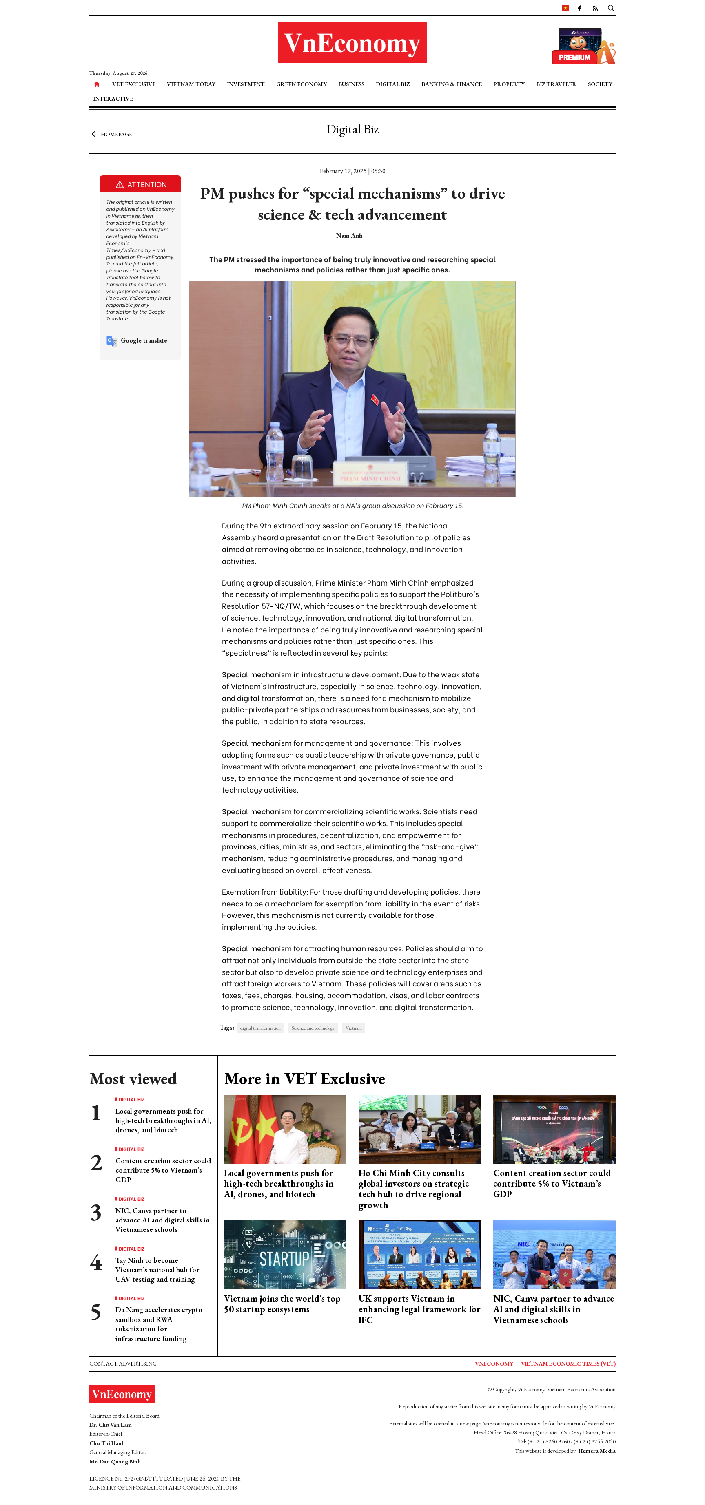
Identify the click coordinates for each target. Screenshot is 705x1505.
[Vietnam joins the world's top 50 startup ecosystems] (285, 1254)
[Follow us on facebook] (579, 7)
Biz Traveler (556, 84)
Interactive (113, 98)
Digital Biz (393, 84)
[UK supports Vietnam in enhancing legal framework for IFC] (420, 1254)
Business (351, 84)
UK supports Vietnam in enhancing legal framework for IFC (420, 1309)
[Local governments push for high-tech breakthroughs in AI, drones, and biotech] (285, 1128)
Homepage (116, 133)
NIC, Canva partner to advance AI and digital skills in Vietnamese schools (162, 1220)
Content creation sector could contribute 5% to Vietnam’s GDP (163, 1170)
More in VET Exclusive (304, 1078)
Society (600, 84)
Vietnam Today (191, 84)
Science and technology (313, 1028)
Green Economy (301, 84)
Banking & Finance (451, 84)
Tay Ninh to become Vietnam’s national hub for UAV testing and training (157, 1269)
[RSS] (595, 7)
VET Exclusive (133, 84)
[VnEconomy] (565, 7)
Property (509, 84)
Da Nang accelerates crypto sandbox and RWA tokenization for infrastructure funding (158, 1324)
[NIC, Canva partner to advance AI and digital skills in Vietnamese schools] (554, 1254)
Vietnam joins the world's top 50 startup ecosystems (282, 1304)
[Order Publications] (584, 45)
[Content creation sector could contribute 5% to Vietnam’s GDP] (554, 1128)
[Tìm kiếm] (611, 7)
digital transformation (260, 1028)
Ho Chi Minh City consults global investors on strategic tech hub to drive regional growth (414, 1189)
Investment (246, 84)
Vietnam (354, 1028)
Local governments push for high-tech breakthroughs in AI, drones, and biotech (163, 1120)
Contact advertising (123, 1363)
